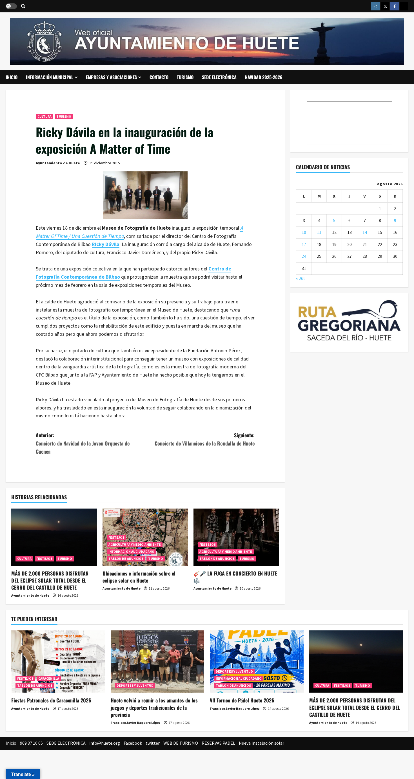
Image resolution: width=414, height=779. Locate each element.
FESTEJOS (44, 558)
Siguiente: (205, 439)
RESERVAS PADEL (218, 743)
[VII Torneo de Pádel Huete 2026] (257, 661)
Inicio (11, 77)
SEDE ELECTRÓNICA (219, 77)
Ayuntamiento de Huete (58, 162)
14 (364, 232)
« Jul (300, 278)
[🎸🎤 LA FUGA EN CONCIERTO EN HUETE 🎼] (236, 537)
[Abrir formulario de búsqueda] (23, 6)
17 (304, 244)
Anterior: (83, 443)
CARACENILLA (48, 678)
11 (319, 232)
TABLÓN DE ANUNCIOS (126, 558)
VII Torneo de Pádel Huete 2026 (242, 700)
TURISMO (185, 77)
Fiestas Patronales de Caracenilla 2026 (51, 700)
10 (304, 232)
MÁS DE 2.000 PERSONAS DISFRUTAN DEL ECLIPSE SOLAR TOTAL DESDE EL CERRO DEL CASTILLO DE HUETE (49, 580)
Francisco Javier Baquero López (136, 722)
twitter (153, 743)
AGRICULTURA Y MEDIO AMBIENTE (134, 544)
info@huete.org (104, 743)
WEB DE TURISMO (180, 743)
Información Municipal (49, 77)
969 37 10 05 (31, 743)
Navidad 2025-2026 (263, 77)
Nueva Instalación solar (261, 743)
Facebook (133, 743)
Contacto (159, 77)
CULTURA (44, 116)
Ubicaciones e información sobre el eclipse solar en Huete (139, 577)
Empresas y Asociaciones (111, 77)
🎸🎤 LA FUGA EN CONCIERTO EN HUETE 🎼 (235, 577)
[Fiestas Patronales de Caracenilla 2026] (58, 661)
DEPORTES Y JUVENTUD (135, 685)
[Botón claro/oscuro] (11, 6)
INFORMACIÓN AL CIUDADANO (131, 551)
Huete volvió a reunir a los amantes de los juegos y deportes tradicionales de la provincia (154, 707)
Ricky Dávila (105, 244)
